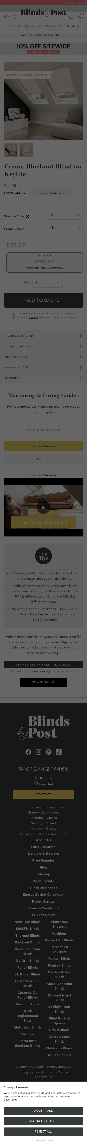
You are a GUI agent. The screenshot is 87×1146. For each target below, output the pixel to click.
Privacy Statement (43, 1140)
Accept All (43, 1110)
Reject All (43, 1131)
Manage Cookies (43, 1121)
